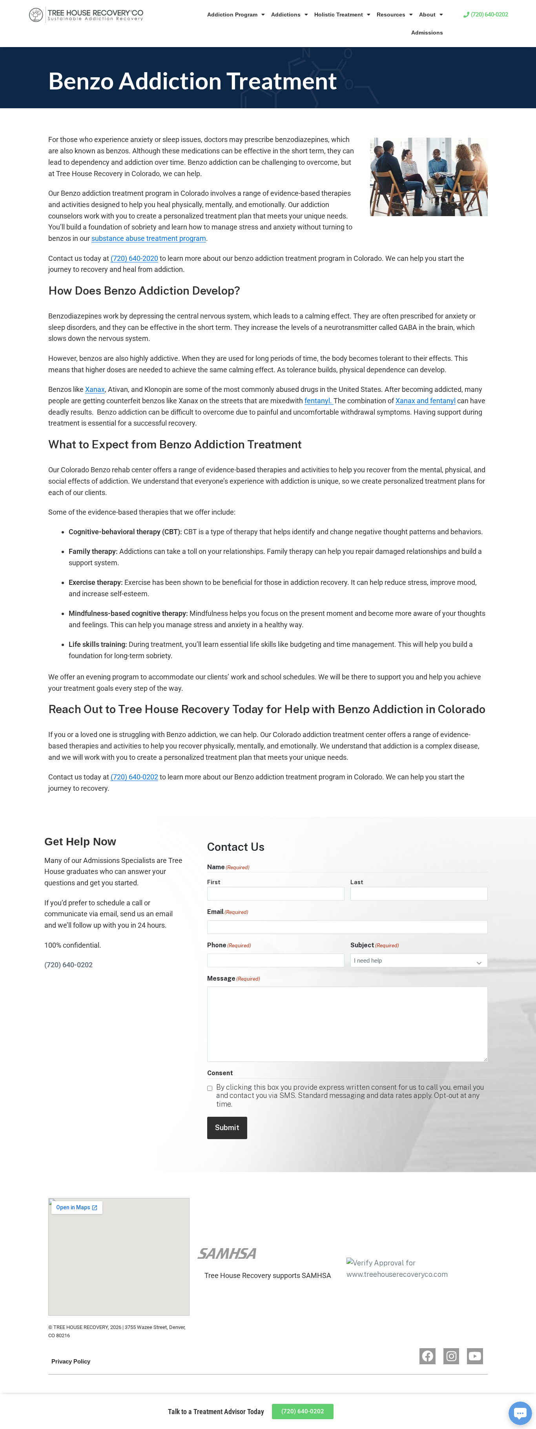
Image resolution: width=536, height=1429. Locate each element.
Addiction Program (232, 14)
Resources (391, 14)
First (214, 882)
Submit (227, 1127)
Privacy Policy (70, 1361)
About (427, 14)
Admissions (427, 32)
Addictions (286, 14)
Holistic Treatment (338, 14)
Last (356, 882)
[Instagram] (451, 1356)
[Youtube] (475, 1356)
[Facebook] (427, 1356)
